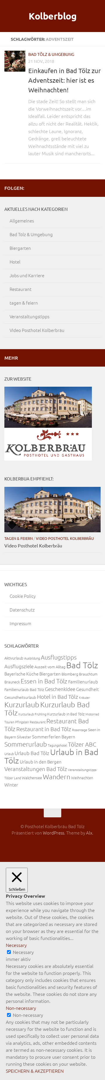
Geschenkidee (60, 689)
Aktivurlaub (13, 658)
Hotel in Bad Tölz (57, 696)
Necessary (23, 952)
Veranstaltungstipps (29, 316)
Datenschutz (22, 610)
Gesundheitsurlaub (20, 697)
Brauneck (12, 682)
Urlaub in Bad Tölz (51, 756)
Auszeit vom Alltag (49, 666)
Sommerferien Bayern (53, 736)
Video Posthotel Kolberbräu (37, 330)
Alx (89, 833)
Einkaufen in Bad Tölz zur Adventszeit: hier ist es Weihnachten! (64, 80)
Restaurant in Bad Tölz (43, 728)
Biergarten (20, 248)
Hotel (15, 262)
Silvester (24, 737)
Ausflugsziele (19, 666)
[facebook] (87, 187)
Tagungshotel (57, 745)
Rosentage (79, 729)
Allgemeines (22, 221)
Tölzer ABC (82, 744)
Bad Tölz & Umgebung (51, 54)
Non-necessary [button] (21, 1008)
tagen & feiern (24, 303)
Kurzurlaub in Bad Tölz (66, 714)
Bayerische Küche (21, 674)
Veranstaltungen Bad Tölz (35, 768)
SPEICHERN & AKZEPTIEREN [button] (35, 1070)
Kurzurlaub (21, 704)
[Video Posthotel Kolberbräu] (52, 509)
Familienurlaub (83, 681)
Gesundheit (87, 689)
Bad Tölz (82, 665)
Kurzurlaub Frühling (32, 714)
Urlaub (9, 753)
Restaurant (21, 289)
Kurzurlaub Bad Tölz (47, 708)
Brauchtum (88, 674)
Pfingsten (22, 722)
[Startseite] (69, 187)
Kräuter (84, 697)
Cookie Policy (23, 596)
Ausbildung (32, 658)
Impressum (20, 623)
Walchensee (32, 777)
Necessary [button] (16, 945)
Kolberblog (52, 16)
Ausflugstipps (59, 657)
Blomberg (70, 674)
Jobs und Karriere (27, 275)
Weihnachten (82, 777)
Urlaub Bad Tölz (32, 753)
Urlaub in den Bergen (41, 762)
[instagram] (78, 187)
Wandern (56, 777)
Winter (11, 785)
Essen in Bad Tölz (44, 681)
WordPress (53, 833)
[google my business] (97, 187)
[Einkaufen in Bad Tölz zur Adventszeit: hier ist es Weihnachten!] (14, 61)
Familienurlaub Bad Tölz (24, 689)
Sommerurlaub (25, 744)
